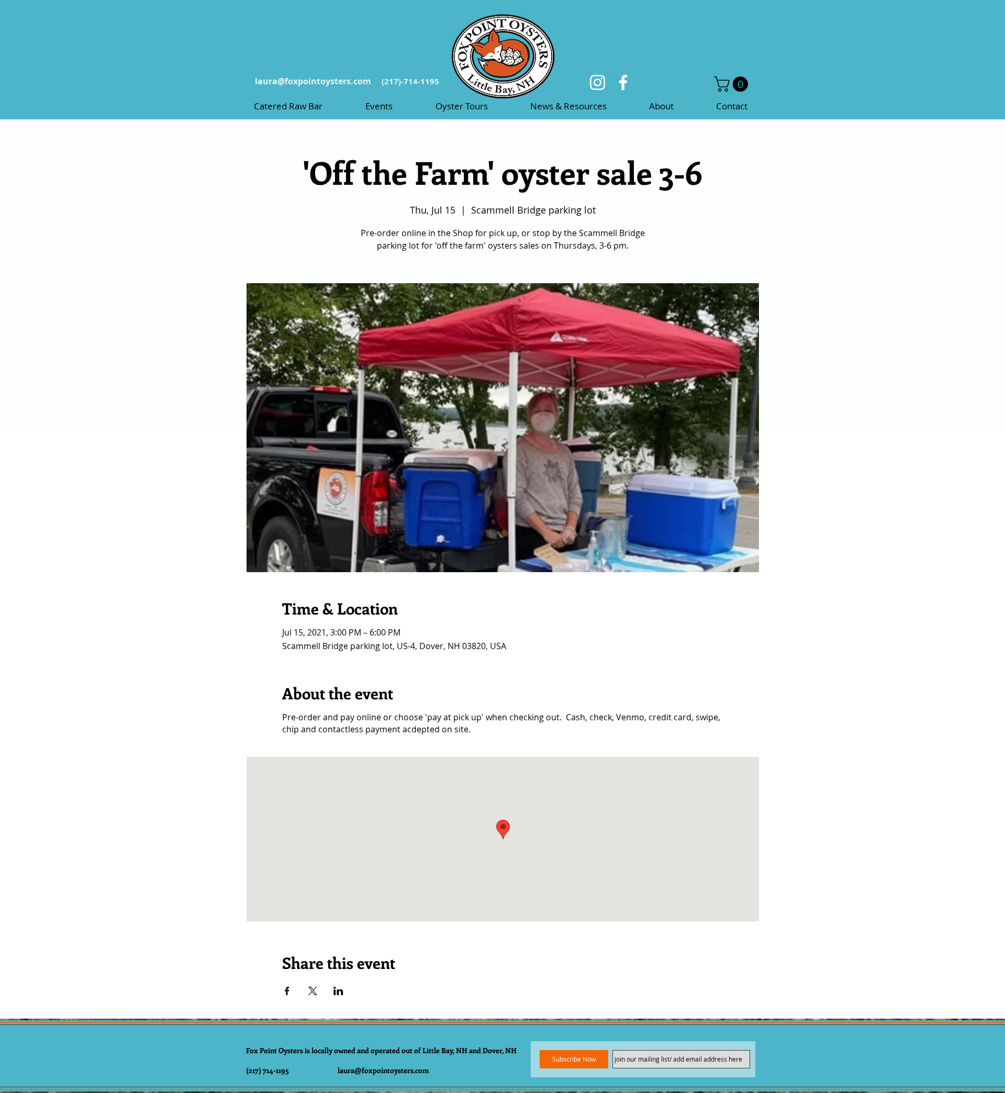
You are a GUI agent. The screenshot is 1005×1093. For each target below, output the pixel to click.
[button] (733, 84)
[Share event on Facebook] (287, 991)
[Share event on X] (313, 991)
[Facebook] (623, 82)
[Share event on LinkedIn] (338, 991)
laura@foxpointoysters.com (313, 81)
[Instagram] (597, 82)
